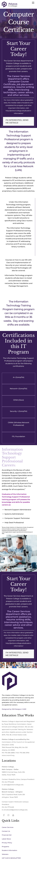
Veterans (5, 854)
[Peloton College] (9, 6)
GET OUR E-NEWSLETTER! (11, 858)
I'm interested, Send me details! (17, 121)
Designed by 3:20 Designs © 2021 (14, 709)
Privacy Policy (7, 843)
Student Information (9, 850)
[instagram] (8, 815)
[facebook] (4, 815)
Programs (5, 847)
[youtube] (13, 815)
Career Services (7, 827)
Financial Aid (6, 835)
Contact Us (6, 831)
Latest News (6, 839)
